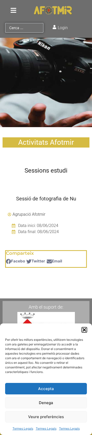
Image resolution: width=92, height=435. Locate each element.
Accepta (46, 388)
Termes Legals (23, 428)
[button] (84, 329)
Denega (46, 402)
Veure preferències (46, 416)
